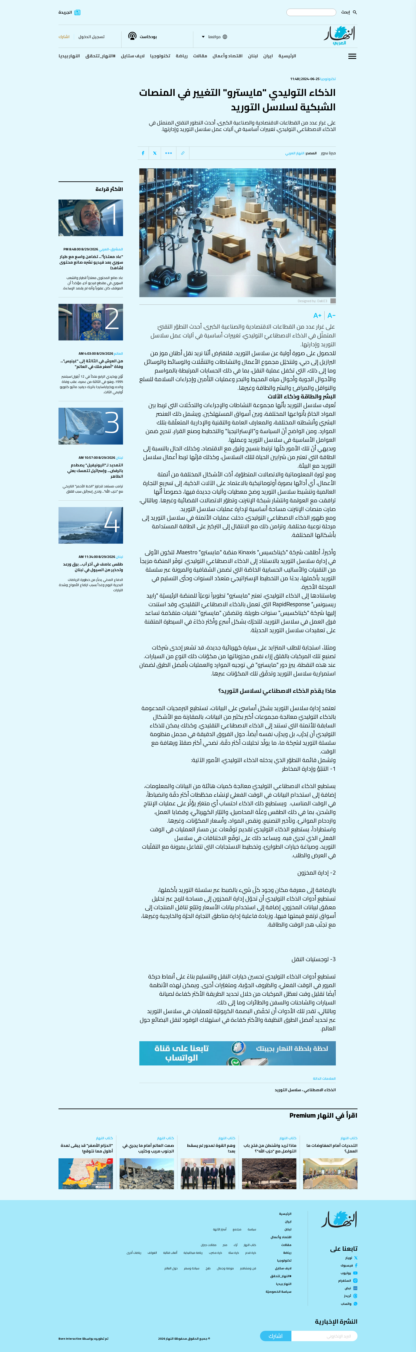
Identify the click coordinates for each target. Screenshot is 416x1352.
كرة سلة (233, 1252)
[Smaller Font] (330, 315)
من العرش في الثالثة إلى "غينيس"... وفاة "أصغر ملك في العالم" (91, 363)
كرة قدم (250, 1252)
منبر (225, 1245)
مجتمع (237, 1229)
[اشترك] (237, 1053)
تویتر (348, 1258)
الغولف (152, 1252)
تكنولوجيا (160, 56)
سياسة (252, 1229)
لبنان (253, 56)
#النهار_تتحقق (100, 56)
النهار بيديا (69, 56)
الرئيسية (287, 56)
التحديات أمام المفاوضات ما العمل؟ (332, 1148)
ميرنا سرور (328, 152)
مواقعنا (214, 36)
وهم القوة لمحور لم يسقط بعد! (211, 1148)
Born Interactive (69, 1338)
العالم (118, 353)
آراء (235, 1245)
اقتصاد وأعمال (228, 56)
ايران (268, 56)
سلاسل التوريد (288, 1089)
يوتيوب (346, 1273)
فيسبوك (347, 1265)
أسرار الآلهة (219, 1229)
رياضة (182, 56)
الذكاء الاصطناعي (320, 1089)
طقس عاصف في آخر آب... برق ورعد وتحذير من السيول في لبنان (93, 567)
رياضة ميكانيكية (193, 1252)
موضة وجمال (225, 1268)
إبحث (345, 12)
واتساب (346, 1304)
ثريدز (347, 1296)
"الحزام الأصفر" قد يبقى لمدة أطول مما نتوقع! (87, 1148)
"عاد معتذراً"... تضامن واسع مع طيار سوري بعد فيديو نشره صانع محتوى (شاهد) (91, 262)
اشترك (64, 36)
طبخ (208, 1268)
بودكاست (148, 37)
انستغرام (344, 1280)
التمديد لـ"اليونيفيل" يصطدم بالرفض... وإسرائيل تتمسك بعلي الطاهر (95, 470)
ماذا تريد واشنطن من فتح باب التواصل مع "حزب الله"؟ (270, 1148)
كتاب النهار (349, 1138)
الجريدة (65, 12)
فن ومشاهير (248, 1268)
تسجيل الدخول (91, 36)
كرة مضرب (215, 1252)
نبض (348, 1288)
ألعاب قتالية (170, 1252)
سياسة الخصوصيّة (278, 1291)
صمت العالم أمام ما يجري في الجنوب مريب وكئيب (148, 1148)
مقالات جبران (208, 1245)
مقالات (200, 56)
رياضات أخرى (134, 1252)
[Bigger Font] (317, 315)
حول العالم (171, 1268)
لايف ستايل (133, 56)
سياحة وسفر (191, 1268)
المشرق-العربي (110, 249)
